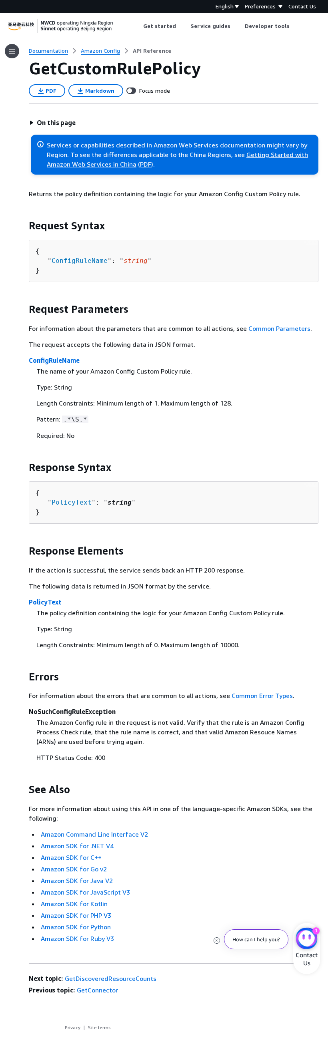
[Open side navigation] (12, 51)
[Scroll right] (296, 26)
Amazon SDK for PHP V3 (76, 915)
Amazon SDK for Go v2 (74, 869)
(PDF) (145, 164)
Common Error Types (262, 696)
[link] (152, 51)
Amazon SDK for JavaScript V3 (85, 892)
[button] (52, 123)
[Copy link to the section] (22, 226)
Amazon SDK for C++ (71, 857)
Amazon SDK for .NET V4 (77, 846)
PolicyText (72, 502)
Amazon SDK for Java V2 (77, 881)
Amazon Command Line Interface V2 (94, 834)
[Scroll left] (137, 26)
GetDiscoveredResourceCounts (110, 978)
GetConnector (97, 990)
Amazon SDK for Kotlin (74, 904)
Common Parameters (279, 328)
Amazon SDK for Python (76, 927)
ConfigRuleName (80, 260)
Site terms (99, 1027)
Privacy (72, 1027)
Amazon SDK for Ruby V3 (77, 939)
